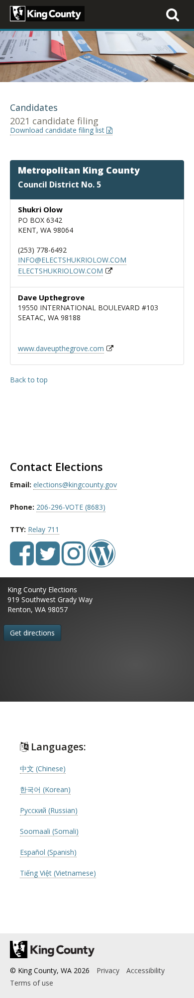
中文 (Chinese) (43, 768)
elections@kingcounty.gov (75, 484)
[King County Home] (97, 949)
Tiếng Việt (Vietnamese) (58, 873)
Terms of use (31, 983)
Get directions (32, 632)
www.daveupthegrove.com (61, 348)
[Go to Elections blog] (101, 560)
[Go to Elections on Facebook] (22, 560)
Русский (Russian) (49, 810)
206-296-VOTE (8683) (70, 507)
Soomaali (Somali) (49, 831)
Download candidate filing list (58, 130)
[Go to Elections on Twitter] (48, 560)
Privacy (108, 970)
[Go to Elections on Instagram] (74, 560)
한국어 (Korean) (45, 789)
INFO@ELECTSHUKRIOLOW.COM (72, 260)
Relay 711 (43, 529)
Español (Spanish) (48, 852)
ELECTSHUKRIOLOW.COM (60, 270)
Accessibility (145, 970)
